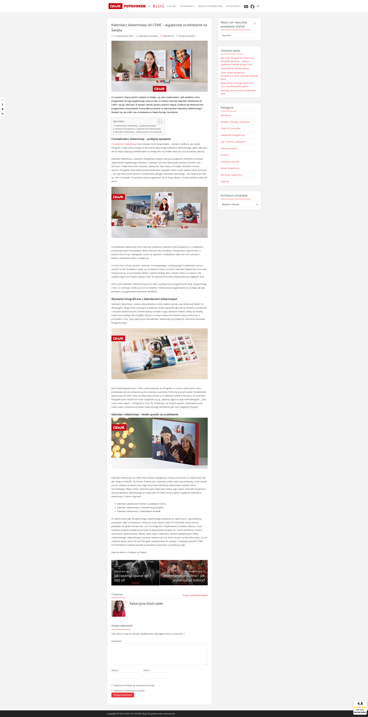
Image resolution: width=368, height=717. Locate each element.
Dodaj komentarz (187, 36)
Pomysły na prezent (230, 161)
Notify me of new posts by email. (129, 690)
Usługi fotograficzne (210, 6)
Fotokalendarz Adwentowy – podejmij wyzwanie (135, 125)
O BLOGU (171, 6)
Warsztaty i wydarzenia (231, 174)
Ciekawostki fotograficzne (233, 135)
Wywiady (225, 181)
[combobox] (239, 35)
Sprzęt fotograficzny (230, 168)
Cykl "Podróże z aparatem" (233, 141)
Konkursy (225, 155)
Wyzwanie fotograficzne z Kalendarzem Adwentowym (138, 129)
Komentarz (116, 641)
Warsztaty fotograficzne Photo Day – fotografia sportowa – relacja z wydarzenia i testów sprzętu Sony (238, 61)
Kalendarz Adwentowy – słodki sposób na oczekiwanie (138, 132)
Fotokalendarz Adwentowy (123, 144)
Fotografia (186, 6)
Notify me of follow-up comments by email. (134, 685)
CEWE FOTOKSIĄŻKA (230, 128)
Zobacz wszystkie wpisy (195, 595)
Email (146, 670)
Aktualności (233, 6)
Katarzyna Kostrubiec (148, 36)
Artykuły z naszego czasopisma (235, 121)
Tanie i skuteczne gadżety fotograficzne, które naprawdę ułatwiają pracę (239, 75)
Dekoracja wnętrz (229, 148)
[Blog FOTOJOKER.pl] (136, 5)
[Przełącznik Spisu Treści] (158, 121)
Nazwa (115, 670)
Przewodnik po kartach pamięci (235, 68)
